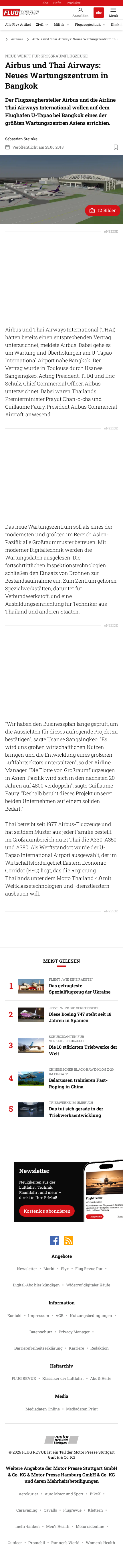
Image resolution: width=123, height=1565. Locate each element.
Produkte (74, 3)
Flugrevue (72, 1510)
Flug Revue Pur (89, 1268)
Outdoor (15, 1542)
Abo (45, 3)
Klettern (95, 1510)
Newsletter (27, 1268)
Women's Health (100, 1542)
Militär (59, 24)
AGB (59, 1315)
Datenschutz (40, 1331)
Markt (49, 1268)
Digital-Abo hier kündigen (36, 1285)
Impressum (38, 1315)
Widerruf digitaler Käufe (88, 1285)
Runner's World (65, 1542)
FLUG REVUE (24, 1378)
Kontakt (14, 1315)
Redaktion (99, 1348)
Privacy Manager (74, 1331)
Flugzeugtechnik (88, 24)
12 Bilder (107, 210)
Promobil (36, 1542)
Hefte (57, 3)
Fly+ (65, 1268)
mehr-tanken (27, 1526)
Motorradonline (90, 1526)
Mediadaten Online (42, 1409)
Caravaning (26, 1510)
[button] (61, 189)
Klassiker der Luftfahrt (63, 1378)
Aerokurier (28, 1493)
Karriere (76, 1348)
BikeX (95, 1493)
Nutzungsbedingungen (91, 1315)
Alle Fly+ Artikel (18, 24)
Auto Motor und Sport (64, 1493)
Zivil (39, 24)
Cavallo (50, 1510)
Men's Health (58, 1526)
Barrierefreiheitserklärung (38, 1348)
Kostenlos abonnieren (47, 1211)
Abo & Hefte (100, 1378)
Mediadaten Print (82, 1409)
